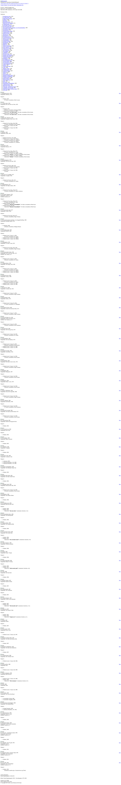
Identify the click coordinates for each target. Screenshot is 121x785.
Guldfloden (5, 52)
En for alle (5, 90)
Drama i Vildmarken (7, 45)
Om (22, 5)
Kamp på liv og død (7, 48)
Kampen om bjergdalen (7, 54)
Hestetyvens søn (6, 33)
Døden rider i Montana (7, 18)
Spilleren (5, 19)
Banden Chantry (6, 68)
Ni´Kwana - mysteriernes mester (9, 86)
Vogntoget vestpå (6, 57)
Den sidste (5, 82)
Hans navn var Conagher (8, 23)
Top (119, 93)
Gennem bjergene (6, 70)
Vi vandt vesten (6, 17)
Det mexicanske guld (7, 26)
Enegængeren (6, 30)
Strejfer (4, 65)
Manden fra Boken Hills (8, 75)
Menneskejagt (6, 35)
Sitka (4, 81)
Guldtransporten (6, 24)
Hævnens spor (6, 39)
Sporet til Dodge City (7, 37)
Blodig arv (5, 44)
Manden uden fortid (7, 56)
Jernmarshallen (6, 40)
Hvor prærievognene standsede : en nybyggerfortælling (14, 27)
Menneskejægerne (6, 22)
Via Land (9, 5)
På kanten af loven (6, 36)
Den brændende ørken (7, 60)
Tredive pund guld (6, 66)
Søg (12, 5)
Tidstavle (5, 5)
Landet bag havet (6, 84)
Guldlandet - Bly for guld (8, 87)
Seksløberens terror (7, 16)
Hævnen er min (6, 53)
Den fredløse (5, 51)
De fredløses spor (6, 59)
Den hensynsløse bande (7, 31)
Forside (2, 5)
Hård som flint (6, 78)
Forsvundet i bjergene (7, 25)
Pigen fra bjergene (6, 79)
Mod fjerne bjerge (6, 85)
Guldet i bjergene (6, 64)
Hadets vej (5, 71)
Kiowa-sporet (5, 74)
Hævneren (5, 20)
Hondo (4, 73)
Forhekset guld (6, 69)
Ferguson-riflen (6, 61)
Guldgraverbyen (6, 32)
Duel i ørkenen (6, 47)
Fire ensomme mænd (7, 62)
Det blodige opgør (6, 28)
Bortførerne (5, 58)
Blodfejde (5, 43)
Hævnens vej (5, 34)
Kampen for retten (6, 41)
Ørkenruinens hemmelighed (8, 83)
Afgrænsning (19, 5)
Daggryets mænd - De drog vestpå (10, 88)
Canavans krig (6, 49)
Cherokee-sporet (6, 77)
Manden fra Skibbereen (7, 76)
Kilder (15, 5)
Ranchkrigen (5, 42)
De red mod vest (6, 50)
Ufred (4, 67)
